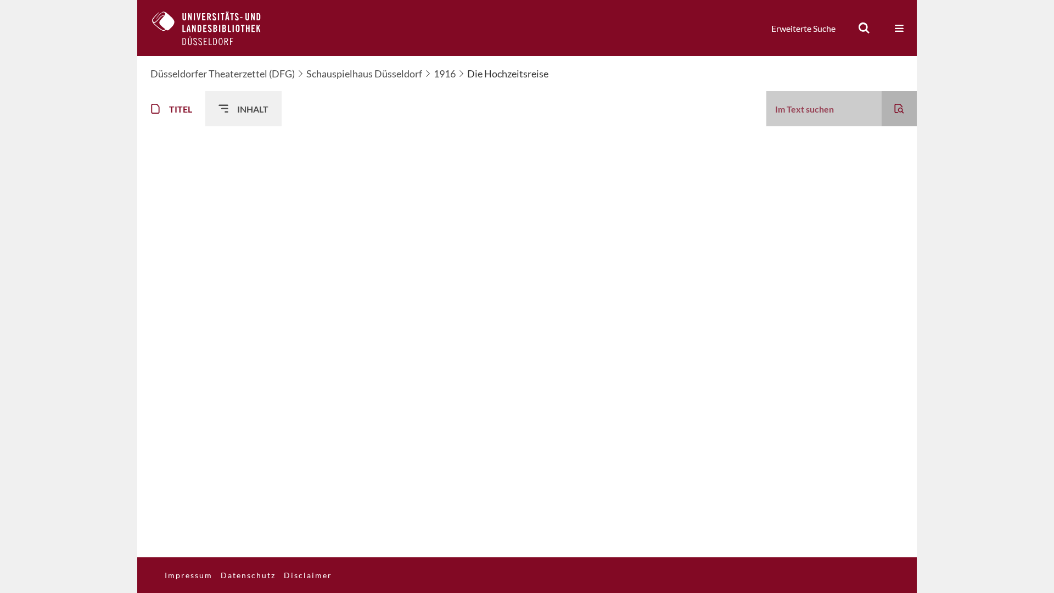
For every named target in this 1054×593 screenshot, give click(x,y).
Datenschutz (248, 575)
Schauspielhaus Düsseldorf (364, 74)
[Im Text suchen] (899, 108)
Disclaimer (308, 575)
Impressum (188, 575)
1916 (445, 74)
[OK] (864, 28)
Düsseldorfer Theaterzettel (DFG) (222, 74)
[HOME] (215, 28)
